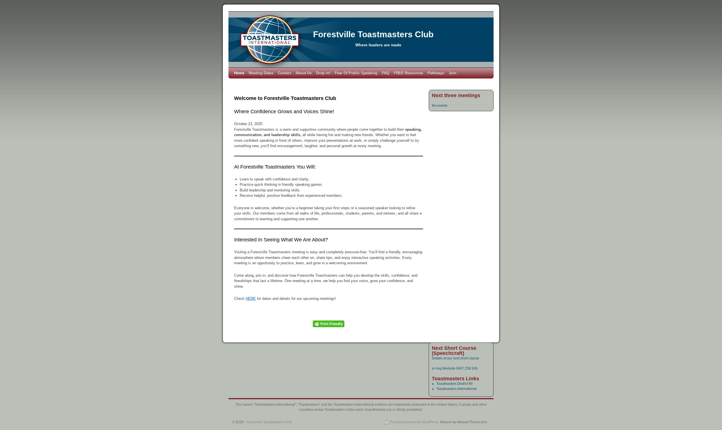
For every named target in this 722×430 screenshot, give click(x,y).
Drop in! (323, 73)
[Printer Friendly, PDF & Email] (328, 323)
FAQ (385, 73)
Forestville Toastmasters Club (373, 34)
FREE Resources (408, 73)
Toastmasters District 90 (454, 384)
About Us (304, 73)
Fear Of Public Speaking (356, 73)
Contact (284, 73)
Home (239, 73)
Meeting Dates (261, 73)
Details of (439, 358)
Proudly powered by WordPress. (414, 422)
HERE (251, 298)
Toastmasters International (456, 389)
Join (452, 73)
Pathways (436, 73)
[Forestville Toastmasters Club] (361, 39)
